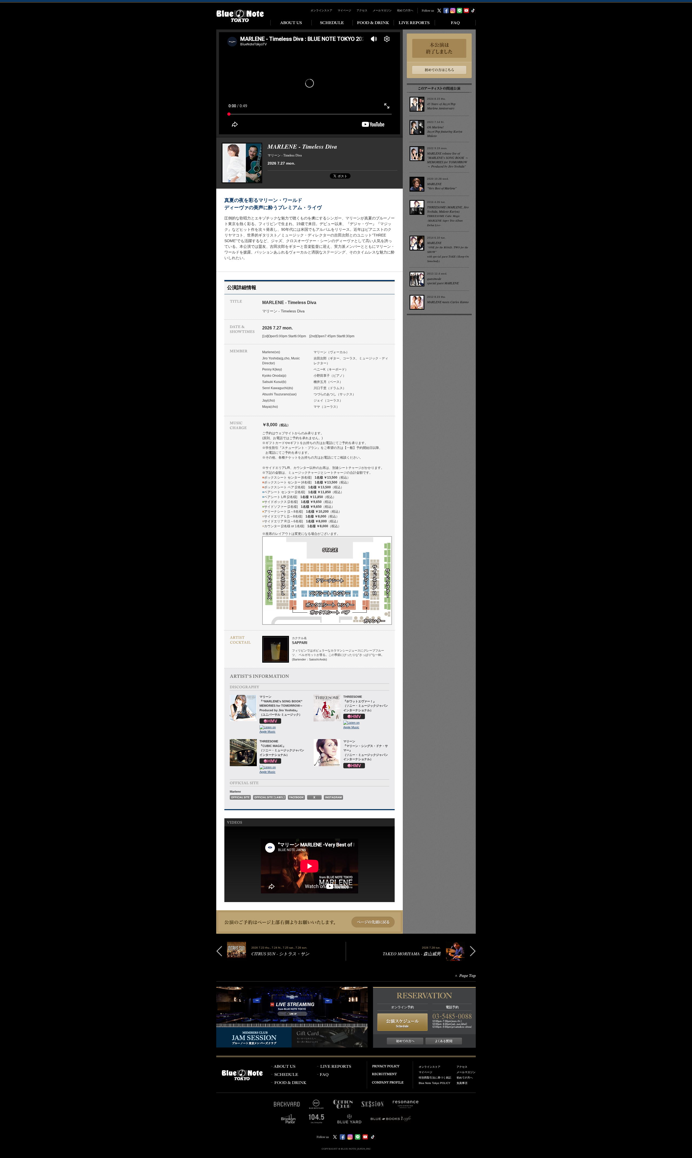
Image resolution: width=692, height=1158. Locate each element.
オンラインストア (321, 10)
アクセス (362, 10)
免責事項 (462, 1083)
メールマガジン (382, 10)
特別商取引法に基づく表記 (435, 1077)
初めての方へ (405, 10)
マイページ (344, 10)
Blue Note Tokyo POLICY (434, 1083)
